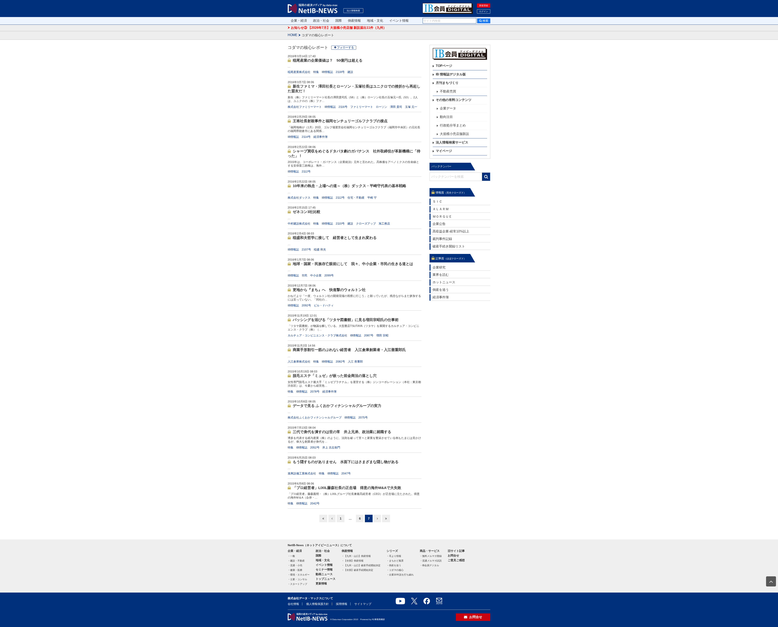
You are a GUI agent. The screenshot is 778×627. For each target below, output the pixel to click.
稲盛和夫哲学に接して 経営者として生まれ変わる (335, 238)
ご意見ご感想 (456, 560)
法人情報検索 (353, 10)
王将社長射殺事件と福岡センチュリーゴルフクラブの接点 (340, 121)
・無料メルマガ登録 (431, 556)
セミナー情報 (324, 569)
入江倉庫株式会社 (299, 361)
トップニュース (326, 578)
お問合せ (453, 555)
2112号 (306, 171)
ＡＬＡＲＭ (441, 209)
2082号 (340, 361)
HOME (292, 35)
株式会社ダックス (299, 197)
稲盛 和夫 (320, 249)
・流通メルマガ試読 (431, 560)
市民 (304, 275)
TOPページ (444, 65)
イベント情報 (399, 20)
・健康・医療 (295, 570)
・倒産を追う (394, 565)
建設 (350, 72)
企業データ (448, 108)
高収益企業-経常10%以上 (451, 231)
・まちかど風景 (395, 560)
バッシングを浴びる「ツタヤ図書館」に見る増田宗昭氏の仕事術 (346, 320)
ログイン (483, 11)
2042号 (315, 503)
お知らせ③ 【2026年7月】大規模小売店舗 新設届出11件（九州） (338, 27)
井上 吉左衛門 (331, 447)
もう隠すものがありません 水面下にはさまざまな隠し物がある (346, 462)
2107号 (306, 249)
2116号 (343, 106)
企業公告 (439, 224)
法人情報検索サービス (452, 142)
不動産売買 (448, 91)
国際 (338, 20)
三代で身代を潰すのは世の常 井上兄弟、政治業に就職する (342, 432)
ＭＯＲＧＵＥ (442, 216)
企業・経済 (299, 20)
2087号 (368, 335)
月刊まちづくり (447, 83)
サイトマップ (362, 604)
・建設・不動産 (296, 560)
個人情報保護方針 (317, 604)
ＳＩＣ (437, 201)
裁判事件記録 (442, 239)
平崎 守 (372, 197)
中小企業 (316, 275)
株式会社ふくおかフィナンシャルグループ (315, 417)
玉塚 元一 (411, 106)
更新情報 (321, 583)
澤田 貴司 (396, 106)
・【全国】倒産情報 (352, 560)
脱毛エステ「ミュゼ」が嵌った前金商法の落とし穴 (335, 376)
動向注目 (446, 117)
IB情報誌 (327, 72)
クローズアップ (366, 223)
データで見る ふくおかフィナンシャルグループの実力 (337, 406)
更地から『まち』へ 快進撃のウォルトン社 (329, 290)
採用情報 (341, 604)
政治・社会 (321, 20)
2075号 (363, 417)
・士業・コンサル (297, 579)
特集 (316, 72)
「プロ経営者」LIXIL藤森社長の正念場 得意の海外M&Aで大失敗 (347, 488)
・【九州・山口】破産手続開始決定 (361, 565)
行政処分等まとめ (453, 125)
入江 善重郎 (355, 361)
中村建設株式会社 (299, 223)
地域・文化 (375, 20)
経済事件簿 (320, 136)
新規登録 (483, 5)
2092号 (306, 305)
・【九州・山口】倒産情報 (356, 556)
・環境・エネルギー (299, 574)
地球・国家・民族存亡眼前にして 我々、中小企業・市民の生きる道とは (353, 264)
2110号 (340, 223)
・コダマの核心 (395, 570)
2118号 (340, 72)
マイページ (444, 151)
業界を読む (441, 274)
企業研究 (439, 267)
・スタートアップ (297, 584)
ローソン (381, 106)
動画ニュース (324, 574)
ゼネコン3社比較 (306, 212)
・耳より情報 (394, 556)
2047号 (346, 473)
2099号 (329, 275)
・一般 (291, 556)
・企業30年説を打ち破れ (400, 574)
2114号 (306, 136)
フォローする (345, 47)
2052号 (315, 447)
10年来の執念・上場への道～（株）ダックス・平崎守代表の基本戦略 (349, 186)
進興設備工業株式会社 (302, 473)
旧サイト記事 (456, 550)
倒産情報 (354, 20)
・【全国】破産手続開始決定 (357, 570)
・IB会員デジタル (429, 565)
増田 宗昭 (382, 335)
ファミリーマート (361, 106)
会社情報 (293, 604)
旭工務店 (384, 223)
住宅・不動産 (355, 197)
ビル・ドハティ (324, 305)
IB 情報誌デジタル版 (451, 74)
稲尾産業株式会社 (299, 72)
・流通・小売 (295, 565)
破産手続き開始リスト (449, 246)
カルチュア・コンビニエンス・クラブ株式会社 (317, 335)
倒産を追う (441, 289)
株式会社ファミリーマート (305, 106)
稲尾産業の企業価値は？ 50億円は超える (327, 60)
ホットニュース (444, 282)
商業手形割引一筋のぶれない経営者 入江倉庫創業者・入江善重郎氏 (349, 350)
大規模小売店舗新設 (454, 134)
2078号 (315, 391)
